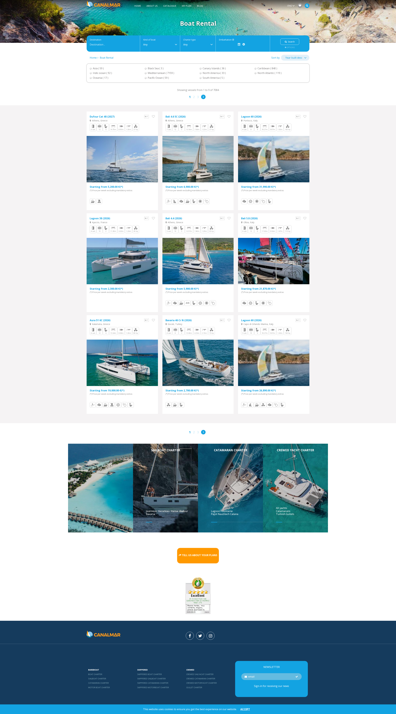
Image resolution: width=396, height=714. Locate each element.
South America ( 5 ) (213, 77)
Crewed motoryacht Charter (201, 683)
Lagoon (216, 511)
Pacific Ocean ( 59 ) (158, 77)
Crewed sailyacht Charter (199, 674)
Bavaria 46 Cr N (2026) (179, 320)
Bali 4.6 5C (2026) (176, 116)
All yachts (281, 508)
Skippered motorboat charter (153, 687)
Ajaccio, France (99, 222)
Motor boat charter (99, 687)
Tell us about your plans (199, 555)
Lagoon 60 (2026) (251, 116)
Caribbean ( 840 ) (267, 68)
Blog (200, 5)
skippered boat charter (149, 674)
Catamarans (283, 511)
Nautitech (224, 514)
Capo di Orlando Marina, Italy (258, 324)
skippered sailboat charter (151, 678)
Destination (95, 40)
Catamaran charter (230, 450)
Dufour (184, 511)
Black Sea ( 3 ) (156, 68)
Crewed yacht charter (295, 450)
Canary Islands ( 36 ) (214, 68)
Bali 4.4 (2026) (174, 218)
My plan (186, 5)
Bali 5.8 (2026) (249, 218)
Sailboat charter (165, 450)
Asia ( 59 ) (98, 68)
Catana (234, 514)
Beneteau (164, 511)
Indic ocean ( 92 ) (102, 73)
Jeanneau (152, 511)
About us (152, 5)
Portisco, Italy (250, 120)
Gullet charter (194, 687)
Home (137, 5)
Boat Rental (106, 57)
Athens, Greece (99, 120)
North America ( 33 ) (214, 73)
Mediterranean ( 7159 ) (161, 73)
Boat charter (95, 674)
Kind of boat (149, 40)
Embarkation (225, 40)
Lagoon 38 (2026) (100, 218)
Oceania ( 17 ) (100, 77)
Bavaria (151, 514)
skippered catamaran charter (152, 683)
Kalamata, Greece (100, 324)
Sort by (275, 57)
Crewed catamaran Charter (200, 678)
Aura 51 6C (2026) (100, 320)
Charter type (189, 40)
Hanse (175, 511)
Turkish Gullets (285, 514)
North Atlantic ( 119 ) (270, 73)
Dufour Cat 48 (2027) (102, 116)
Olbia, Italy (248, 222)
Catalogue (169, 5)
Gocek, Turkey (174, 324)
